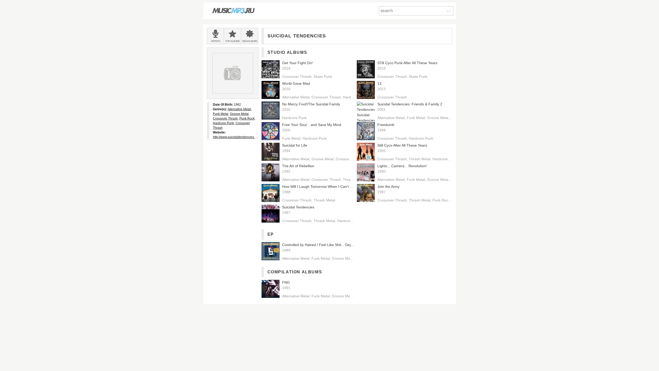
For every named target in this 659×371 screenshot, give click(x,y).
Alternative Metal (239, 109)
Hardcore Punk (223, 123)
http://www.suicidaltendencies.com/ (237, 137)
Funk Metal (220, 114)
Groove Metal (239, 114)
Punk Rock (247, 118)
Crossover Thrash (225, 118)
